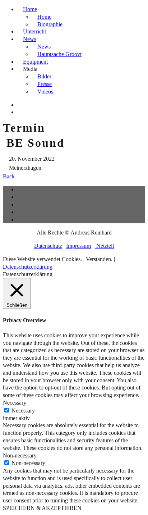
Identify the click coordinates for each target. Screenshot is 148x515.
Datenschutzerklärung (27, 267)
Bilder (44, 76)
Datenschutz (48, 246)
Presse (44, 84)
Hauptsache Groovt (59, 54)
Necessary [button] (14, 403)
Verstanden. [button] (99, 259)
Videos (45, 91)
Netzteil (104, 246)
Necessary (23, 410)
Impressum (78, 246)
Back (9, 176)
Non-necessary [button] (20, 455)
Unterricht (34, 31)
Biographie (50, 24)
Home (30, 9)
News (29, 39)
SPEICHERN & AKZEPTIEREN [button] (42, 508)
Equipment (35, 62)
